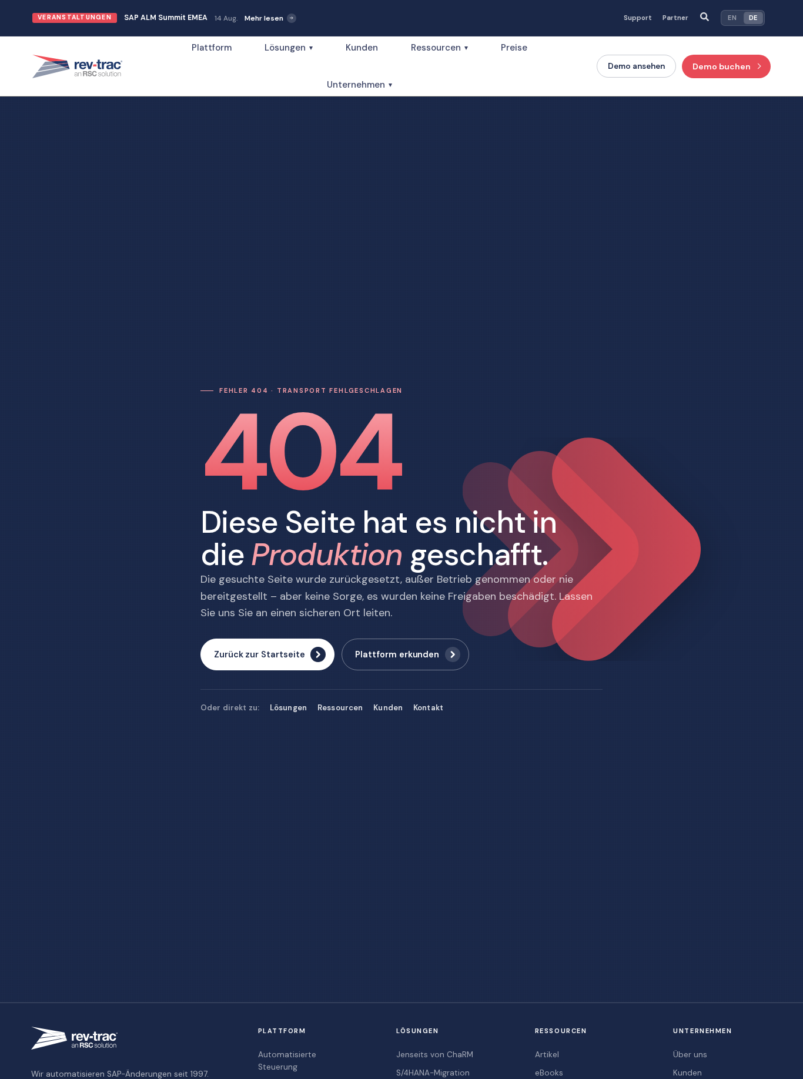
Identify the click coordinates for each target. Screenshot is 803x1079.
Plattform (212, 48)
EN (732, 18)
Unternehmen (359, 85)
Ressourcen (439, 48)
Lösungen (289, 48)
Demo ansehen (636, 66)
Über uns (690, 1055)
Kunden (362, 48)
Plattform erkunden (397, 654)
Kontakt (428, 708)
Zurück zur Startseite (259, 654)
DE (753, 18)
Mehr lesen (264, 18)
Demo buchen (721, 66)
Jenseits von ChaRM (434, 1055)
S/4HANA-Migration (433, 1073)
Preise (514, 48)
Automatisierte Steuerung (287, 1060)
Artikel (547, 1055)
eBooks (549, 1073)
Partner (675, 18)
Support (638, 18)
